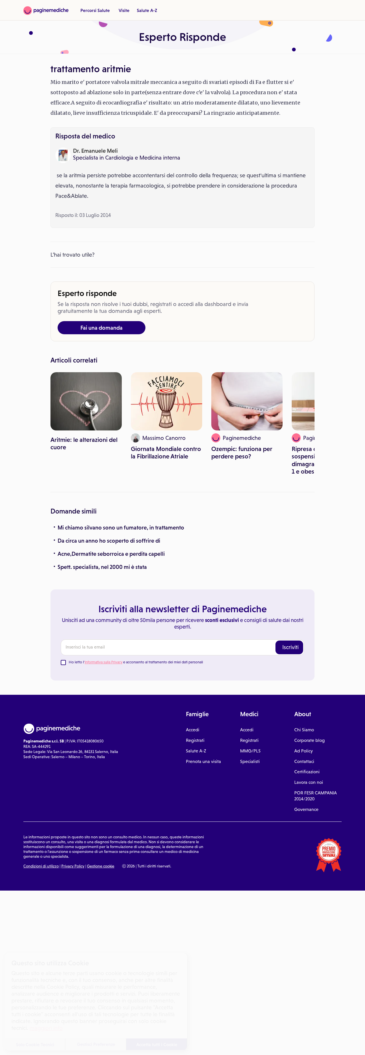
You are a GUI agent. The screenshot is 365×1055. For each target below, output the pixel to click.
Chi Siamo (304, 729)
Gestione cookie (100, 866)
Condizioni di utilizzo (41, 866)
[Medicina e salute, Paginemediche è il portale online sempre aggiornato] (45, 10)
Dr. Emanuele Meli (95, 151)
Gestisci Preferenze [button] (96, 1044)
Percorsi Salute (95, 10)
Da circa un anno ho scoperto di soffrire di (109, 540)
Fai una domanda (101, 328)
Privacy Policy (72, 866)
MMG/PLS (250, 750)
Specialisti (250, 761)
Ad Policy (303, 750)
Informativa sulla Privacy (103, 662)
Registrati (195, 740)
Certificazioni (307, 771)
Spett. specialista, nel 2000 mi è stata (102, 567)
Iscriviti (290, 647)
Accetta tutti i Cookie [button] (156, 1044)
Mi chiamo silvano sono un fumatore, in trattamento (121, 527)
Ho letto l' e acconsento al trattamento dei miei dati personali (136, 662)
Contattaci (304, 761)
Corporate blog (309, 740)
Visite (124, 10)
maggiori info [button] (46, 1028)
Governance (306, 809)
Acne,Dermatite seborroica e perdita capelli (111, 554)
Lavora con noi (308, 782)
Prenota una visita (203, 761)
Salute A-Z (147, 10)
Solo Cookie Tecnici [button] (35, 1044)
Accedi (192, 729)
